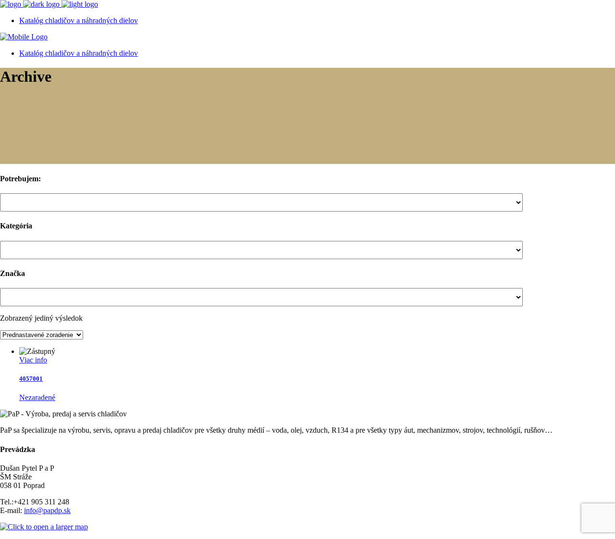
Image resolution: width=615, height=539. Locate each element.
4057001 (31, 378)
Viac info (33, 360)
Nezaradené (37, 397)
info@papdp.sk (47, 510)
